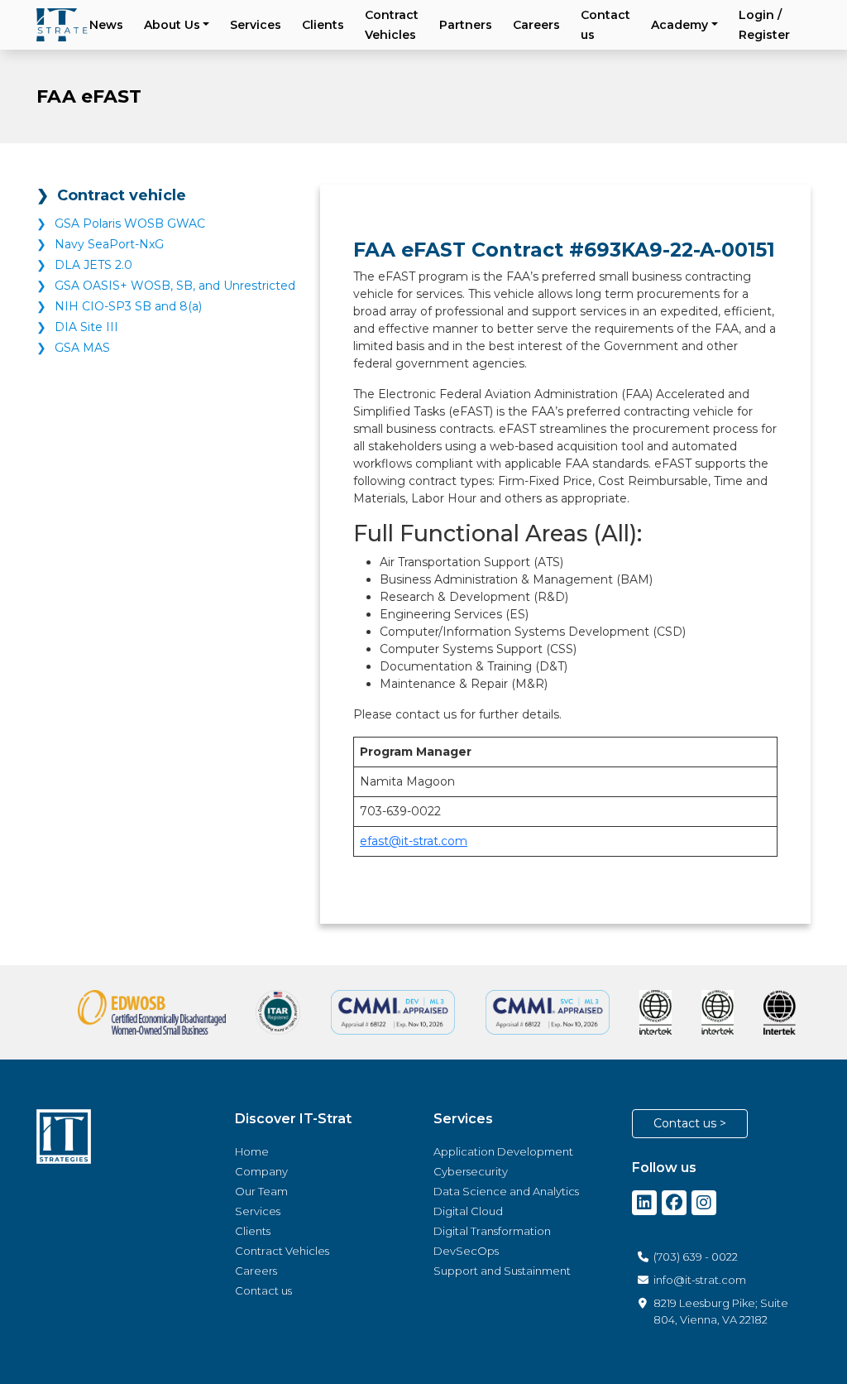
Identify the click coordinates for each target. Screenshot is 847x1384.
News (106, 24)
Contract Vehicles (392, 24)
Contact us (605, 24)
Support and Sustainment (502, 1270)
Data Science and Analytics (506, 1191)
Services (255, 24)
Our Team (261, 1191)
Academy (679, 24)
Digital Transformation (492, 1230)
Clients (323, 24)
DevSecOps (466, 1250)
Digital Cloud (468, 1211)
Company (261, 1171)
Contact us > (689, 1123)
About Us (172, 24)
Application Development (503, 1151)
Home (252, 1151)
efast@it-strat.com (413, 841)
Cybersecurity (470, 1171)
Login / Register (764, 24)
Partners (465, 24)
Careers (536, 24)
